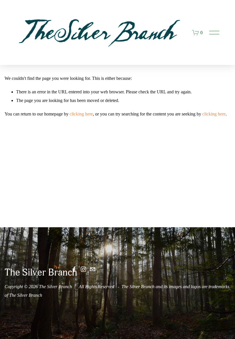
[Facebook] (74, 269)
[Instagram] (83, 269)
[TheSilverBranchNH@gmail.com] (92, 269)
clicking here (81, 113)
